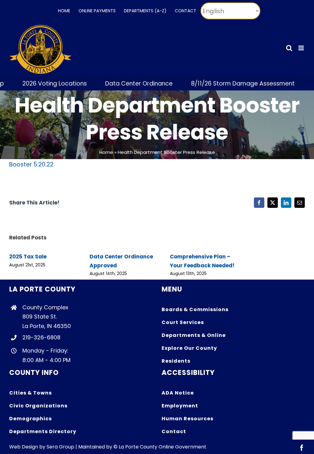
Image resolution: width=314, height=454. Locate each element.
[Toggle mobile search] (289, 48)
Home (106, 152)
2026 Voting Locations (46, 83)
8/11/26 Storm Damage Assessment (234, 83)
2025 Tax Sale (28, 256)
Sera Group (60, 446)
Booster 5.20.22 (31, 164)
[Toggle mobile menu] (301, 48)
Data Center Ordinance (130, 83)
